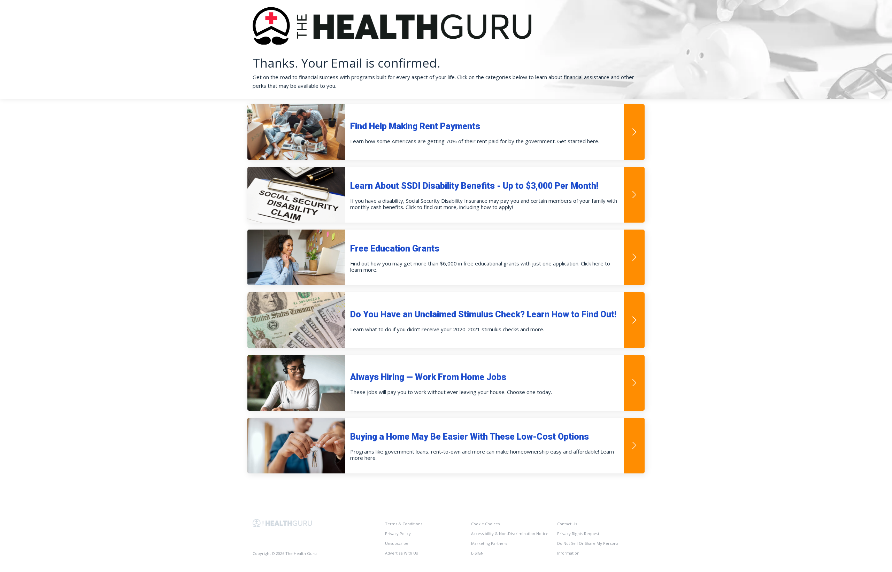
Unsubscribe (396, 543)
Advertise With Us (401, 553)
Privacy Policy (398, 533)
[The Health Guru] (282, 522)
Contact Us (567, 523)
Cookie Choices (485, 523)
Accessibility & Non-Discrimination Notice (509, 533)
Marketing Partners (489, 543)
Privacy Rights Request (578, 533)
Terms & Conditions (403, 523)
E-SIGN (477, 553)
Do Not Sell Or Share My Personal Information (588, 548)
